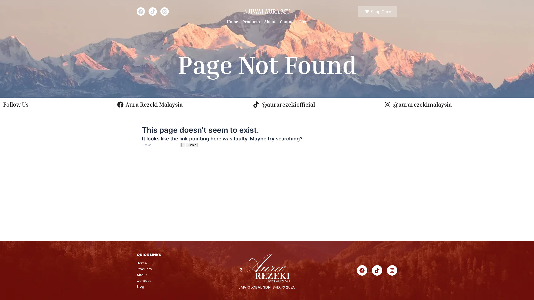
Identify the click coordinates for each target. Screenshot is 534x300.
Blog (303, 21)
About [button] (270, 21)
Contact (287, 21)
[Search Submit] (183, 145)
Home (232, 21)
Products (251, 21)
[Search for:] (164, 144)
